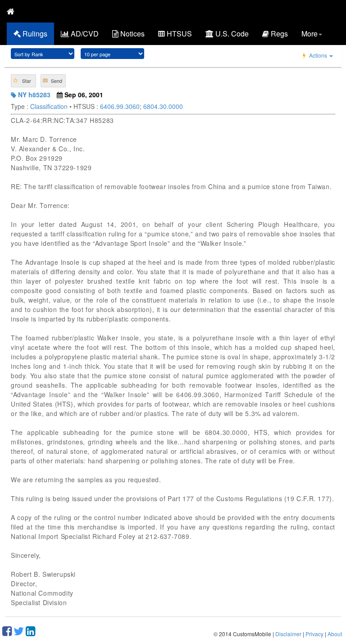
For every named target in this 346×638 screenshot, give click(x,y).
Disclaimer (288, 634)
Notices (131, 33)
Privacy (314, 634)
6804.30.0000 (163, 106)
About (335, 634)
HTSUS (178, 33)
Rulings (34, 33)
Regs (278, 33)
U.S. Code (231, 33)
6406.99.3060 (120, 106)
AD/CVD (84, 33)
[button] (23, 80)
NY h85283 (33, 94)
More (309, 33)
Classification (49, 106)
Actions (318, 55)
